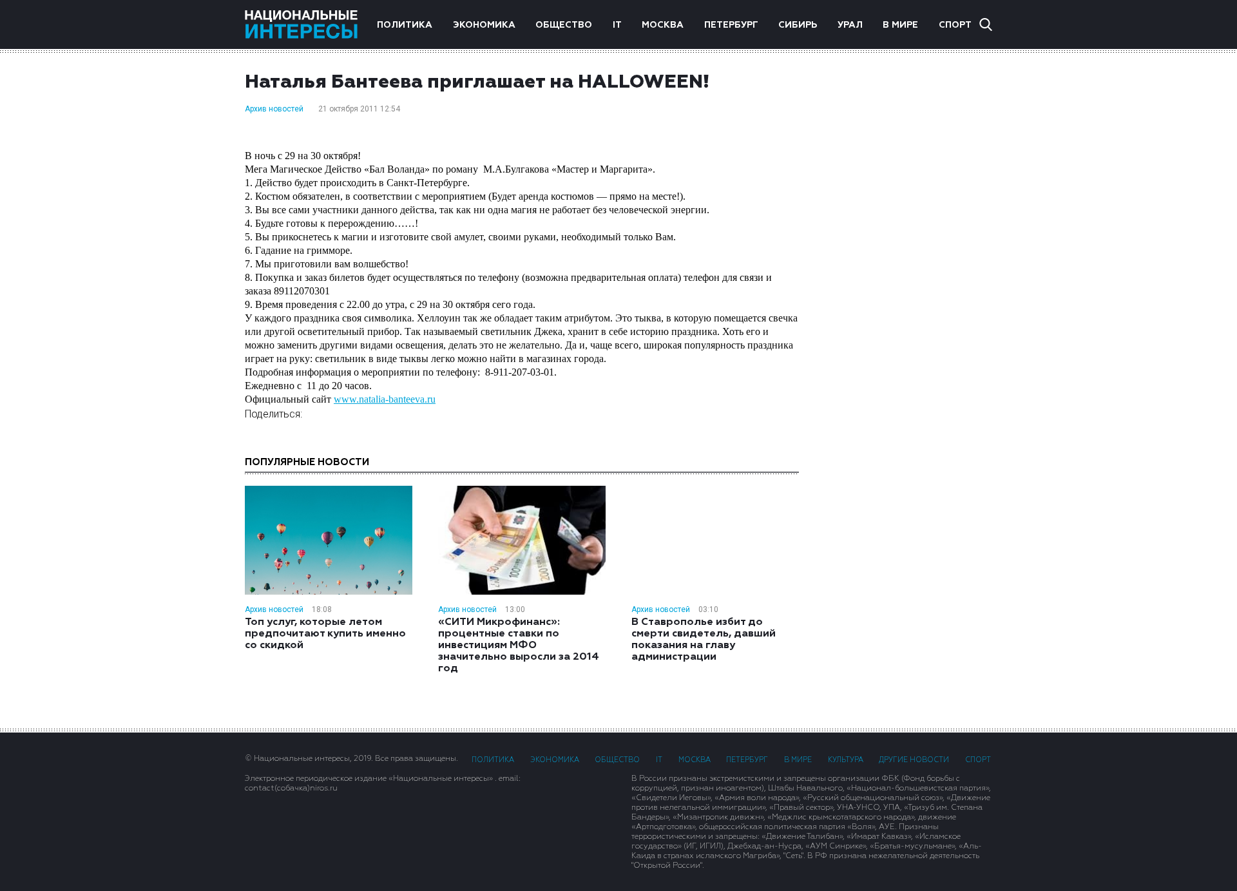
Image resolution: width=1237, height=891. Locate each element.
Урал (850, 25)
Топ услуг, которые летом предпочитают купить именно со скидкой (325, 634)
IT (617, 25)
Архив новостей (274, 108)
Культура (845, 759)
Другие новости (914, 759)
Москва (663, 25)
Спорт (955, 25)
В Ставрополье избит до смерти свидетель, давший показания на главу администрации (703, 639)
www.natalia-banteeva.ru (385, 399)
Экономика (484, 25)
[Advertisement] (908, 254)
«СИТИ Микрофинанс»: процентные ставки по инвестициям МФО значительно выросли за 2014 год (518, 645)
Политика (404, 25)
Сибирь (797, 25)
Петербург (731, 25)
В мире (900, 25)
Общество (563, 25)
